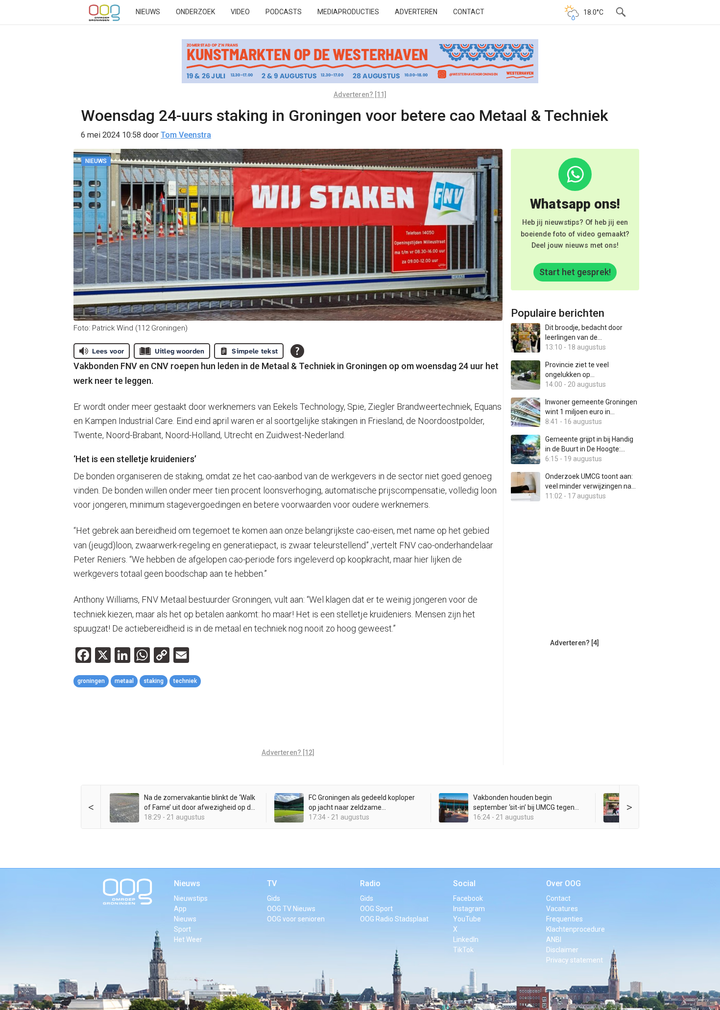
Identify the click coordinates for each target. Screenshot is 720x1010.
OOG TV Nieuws (291, 909)
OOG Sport (376, 909)
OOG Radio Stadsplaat (394, 919)
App (180, 909)
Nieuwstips (191, 898)
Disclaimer (562, 950)
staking (154, 681)
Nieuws (148, 12)
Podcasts (283, 12)
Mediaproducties (348, 12)
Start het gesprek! (575, 272)
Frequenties (564, 919)
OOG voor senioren (296, 919)
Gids (273, 898)
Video (240, 12)
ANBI (553, 939)
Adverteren (416, 12)
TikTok (463, 950)
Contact (468, 12)
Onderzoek (195, 12)
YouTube (467, 919)
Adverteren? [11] (360, 94)
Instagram (469, 909)
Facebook (468, 898)
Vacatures (562, 909)
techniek (185, 681)
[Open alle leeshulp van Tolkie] (297, 351)
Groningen (91, 681)
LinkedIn (466, 939)
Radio (370, 883)
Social (464, 883)
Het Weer (188, 939)
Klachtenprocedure (575, 929)
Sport (182, 929)
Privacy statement (574, 960)
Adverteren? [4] (574, 643)
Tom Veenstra (186, 135)
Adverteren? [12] (288, 752)
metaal (124, 681)
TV (272, 883)
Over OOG (563, 883)
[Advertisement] (288, 719)
